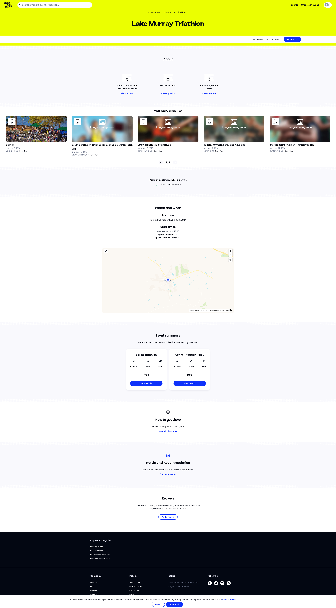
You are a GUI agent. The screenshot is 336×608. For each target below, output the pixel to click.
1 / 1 (168, 162)
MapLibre (193, 310)
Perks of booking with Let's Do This (168, 179)
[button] (168, 280)
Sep (143, 120)
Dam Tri (10, 144)
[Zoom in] (230, 251)
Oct (11, 120)
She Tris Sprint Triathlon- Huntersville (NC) (292, 144)
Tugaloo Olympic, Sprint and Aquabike (224, 144)
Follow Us (213, 575)
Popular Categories (100, 540)
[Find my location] (230, 260)
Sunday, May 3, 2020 (168, 231)
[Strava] (230, 585)
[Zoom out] (230, 255)
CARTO (202, 310)
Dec (77, 120)
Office (172, 575)
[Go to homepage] (8, 5)
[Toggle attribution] (230, 310)
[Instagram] (223, 585)
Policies (133, 575)
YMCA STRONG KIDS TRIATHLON (154, 144)
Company (95, 575)
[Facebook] (211, 585)
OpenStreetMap (214, 310)
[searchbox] (54, 5)
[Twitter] (217, 585)
